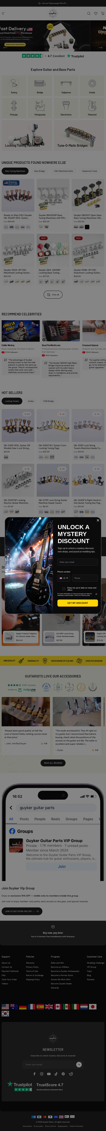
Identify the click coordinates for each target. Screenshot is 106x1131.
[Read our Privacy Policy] (96, 594)
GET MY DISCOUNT (77, 603)
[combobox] (63, 578)
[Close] (98, 520)
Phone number (63, 572)
